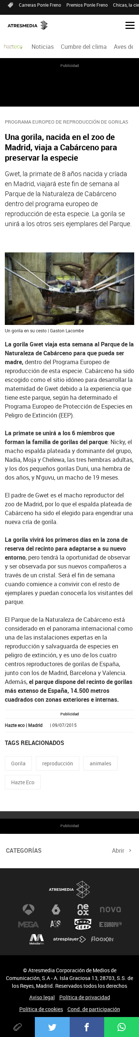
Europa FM (110, 924)
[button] (127, 25)
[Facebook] (87, 1027)
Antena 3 (28, 909)
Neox (83, 909)
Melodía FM (37, 939)
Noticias (43, 47)
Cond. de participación (93, 1009)
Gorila (18, 763)
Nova (110, 909)
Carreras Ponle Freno (40, 5)
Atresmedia (70, 889)
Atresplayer (69, 939)
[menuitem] (42, 46)
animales (100, 763)
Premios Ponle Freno (87, 5)
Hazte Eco (22, 782)
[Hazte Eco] (13, 46)
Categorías (24, 850)
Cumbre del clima (84, 47)
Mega (28, 924)
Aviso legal (42, 997)
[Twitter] (52, 1027)
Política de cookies (41, 1009)
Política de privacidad (84, 997)
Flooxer (102, 939)
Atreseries (56, 924)
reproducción (57, 763)
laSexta (56, 909)
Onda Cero (83, 924)
